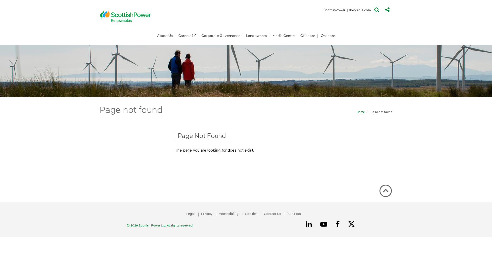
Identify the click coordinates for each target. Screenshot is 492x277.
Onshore (328, 36)
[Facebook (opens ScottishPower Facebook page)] (338, 224)
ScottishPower (334, 11)
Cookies (251, 214)
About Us (165, 36)
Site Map (294, 214)
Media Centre (283, 36)
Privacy (206, 214)
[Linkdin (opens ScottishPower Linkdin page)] (310, 224)
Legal (190, 214)
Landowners (256, 36)
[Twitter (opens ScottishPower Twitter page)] (353, 225)
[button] (377, 11)
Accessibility (229, 214)
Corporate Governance (220, 36)
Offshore (307, 36)
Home (360, 112)
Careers (185, 36)
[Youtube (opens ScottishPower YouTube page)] (324, 224)
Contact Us (272, 214)
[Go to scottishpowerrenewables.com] (125, 16)
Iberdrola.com (360, 11)
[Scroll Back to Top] (385, 190)
